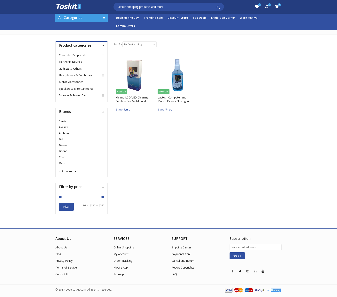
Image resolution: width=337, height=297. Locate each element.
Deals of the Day (127, 18)
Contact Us (62, 274)
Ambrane (64, 133)
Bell (61, 139)
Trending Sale (153, 18)
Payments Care (181, 254)
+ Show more (67, 171)
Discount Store (178, 18)
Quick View (136, 97)
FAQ (174, 274)
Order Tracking (123, 260)
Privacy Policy (64, 260)
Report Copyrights (182, 267)
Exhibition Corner (223, 18)
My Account (121, 254)
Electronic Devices (70, 62)
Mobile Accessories (71, 82)
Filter (66, 206)
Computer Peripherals (72, 55)
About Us (61, 247)
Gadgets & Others (70, 68)
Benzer (63, 145)
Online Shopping (124, 247)
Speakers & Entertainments (76, 88)
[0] (257, 7)
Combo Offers (125, 26)
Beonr (63, 151)
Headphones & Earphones (75, 75)
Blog (58, 254)
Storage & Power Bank (73, 95)
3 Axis (62, 121)
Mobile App (121, 267)
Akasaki (63, 127)
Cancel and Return (182, 260)
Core (62, 157)
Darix (62, 163)
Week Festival (249, 18)
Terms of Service (66, 267)
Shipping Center (181, 247)
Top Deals (199, 18)
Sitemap (119, 274)
